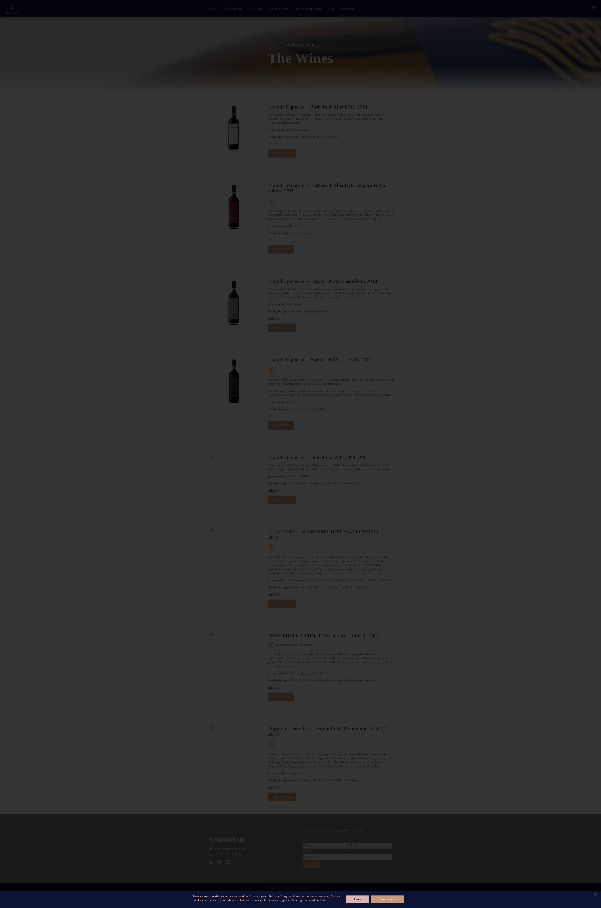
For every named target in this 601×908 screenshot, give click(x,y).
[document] (300, 454)
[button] (595, 894)
